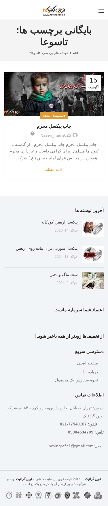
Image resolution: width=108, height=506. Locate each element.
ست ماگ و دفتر (64, 274)
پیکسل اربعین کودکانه (59, 222)
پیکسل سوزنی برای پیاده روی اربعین (47, 248)
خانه (76, 53)
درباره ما (90, 371)
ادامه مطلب (54, 169)
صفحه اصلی (87, 363)
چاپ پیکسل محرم (54, 126)
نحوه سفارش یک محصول (76, 380)
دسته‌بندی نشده (54, 116)
